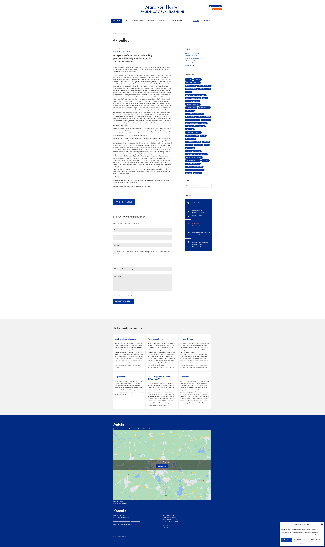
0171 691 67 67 (216, 6)
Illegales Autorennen (193, 132)
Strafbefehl (190, 148)
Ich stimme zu (162, 466)
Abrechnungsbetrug (193, 82)
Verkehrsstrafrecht (191, 56)
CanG (204, 98)
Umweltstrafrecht (190, 65)
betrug (188, 92)
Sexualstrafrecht (190, 60)
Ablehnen (297, 540)
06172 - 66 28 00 (197, 216)
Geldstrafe (189, 126)
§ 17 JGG (188, 173)
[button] (321, 524)
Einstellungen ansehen (313, 540)
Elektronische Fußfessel (194, 114)
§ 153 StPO (197, 173)
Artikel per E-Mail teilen (123, 202)
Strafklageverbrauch (193, 151)
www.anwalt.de (196, 246)
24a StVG (189, 79)
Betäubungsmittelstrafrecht (194, 58)
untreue (205, 160)
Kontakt (151, 21)
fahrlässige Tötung (192, 120)
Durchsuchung (191, 107)
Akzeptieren (286, 540)
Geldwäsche (200, 126)
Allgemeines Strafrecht (192, 53)
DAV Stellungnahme (192, 101)
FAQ (126, 21)
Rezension (198, 145)
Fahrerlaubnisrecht (203, 117)
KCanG (203, 135)
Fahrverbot (206, 120)
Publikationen (137, 21)
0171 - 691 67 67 (197, 225)
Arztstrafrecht (189, 63)
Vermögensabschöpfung (194, 167)
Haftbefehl (189, 129)
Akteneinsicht (190, 85)
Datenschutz (177, 21)
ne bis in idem (190, 139)
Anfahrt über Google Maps (120, 503)
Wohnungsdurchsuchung (194, 170)
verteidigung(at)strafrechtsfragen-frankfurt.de (126, 521)
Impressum (302, 543)
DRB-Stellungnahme (192, 104)
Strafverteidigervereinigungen (196, 154)
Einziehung (189, 110)
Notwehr (189, 145)
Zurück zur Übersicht (120, 33)
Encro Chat (190, 117)
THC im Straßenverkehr (194, 157)
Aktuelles (116, 21)
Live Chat (217, 9)
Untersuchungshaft (192, 160)
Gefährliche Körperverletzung (196, 123)
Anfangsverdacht (204, 85)
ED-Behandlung (204, 107)
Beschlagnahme (205, 89)
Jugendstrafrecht (192, 135)
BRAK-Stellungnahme (193, 98)
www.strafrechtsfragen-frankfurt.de (123, 524)
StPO (206, 145)
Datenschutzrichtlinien (132, 252)
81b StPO (197, 79)
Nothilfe (206, 142)
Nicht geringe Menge (193, 142)
